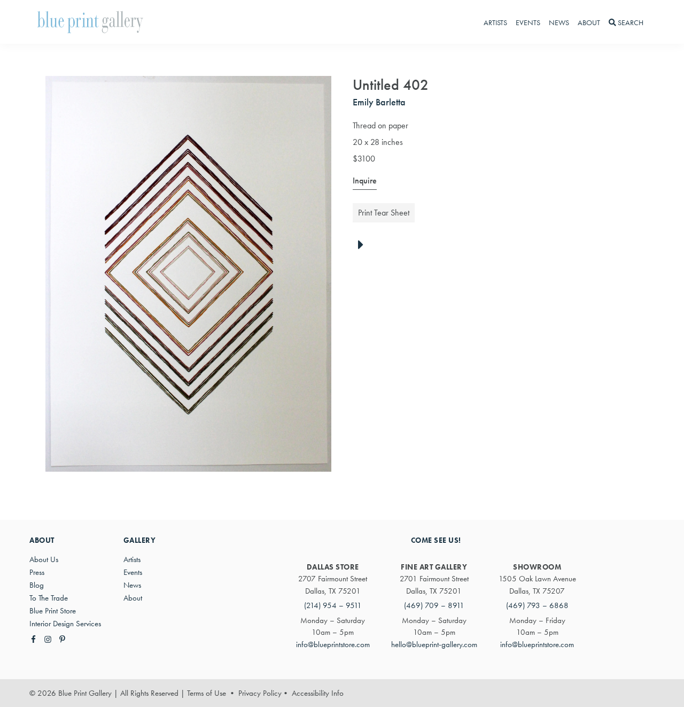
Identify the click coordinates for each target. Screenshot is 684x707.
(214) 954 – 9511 (333, 605)
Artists (132, 559)
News (132, 585)
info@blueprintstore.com (333, 644)
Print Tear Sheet (383, 212)
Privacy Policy (260, 693)
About (132, 598)
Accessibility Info (318, 693)
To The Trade (48, 598)
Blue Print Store (52, 610)
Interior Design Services (65, 623)
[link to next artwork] (363, 245)
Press (36, 572)
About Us (43, 559)
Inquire (365, 180)
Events (132, 572)
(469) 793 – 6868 (537, 605)
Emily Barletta (379, 102)
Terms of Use (206, 693)
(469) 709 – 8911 (434, 605)
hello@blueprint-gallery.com (434, 644)
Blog (36, 585)
